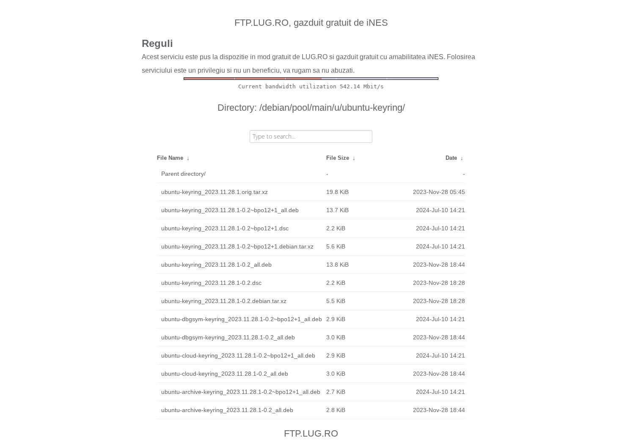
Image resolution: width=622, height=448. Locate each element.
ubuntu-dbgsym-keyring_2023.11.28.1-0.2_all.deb (228, 337)
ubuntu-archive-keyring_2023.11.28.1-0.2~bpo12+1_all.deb (240, 391)
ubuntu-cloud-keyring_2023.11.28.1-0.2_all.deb (224, 373)
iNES (435, 56)
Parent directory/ (183, 173)
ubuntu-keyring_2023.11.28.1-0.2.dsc (211, 282)
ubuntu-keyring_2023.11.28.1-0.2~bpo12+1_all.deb (230, 210)
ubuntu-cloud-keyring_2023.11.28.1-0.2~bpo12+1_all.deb (238, 355)
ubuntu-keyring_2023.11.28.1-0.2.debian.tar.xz (223, 301)
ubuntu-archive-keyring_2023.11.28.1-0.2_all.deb (227, 410)
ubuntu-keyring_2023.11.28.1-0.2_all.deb (216, 264)
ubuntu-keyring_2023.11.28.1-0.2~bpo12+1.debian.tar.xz (237, 246)
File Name (170, 158)
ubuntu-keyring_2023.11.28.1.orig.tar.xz (214, 191)
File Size (337, 158)
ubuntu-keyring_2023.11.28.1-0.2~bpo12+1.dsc (225, 228)
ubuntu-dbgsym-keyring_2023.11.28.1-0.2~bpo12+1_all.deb (241, 319)
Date (451, 158)
